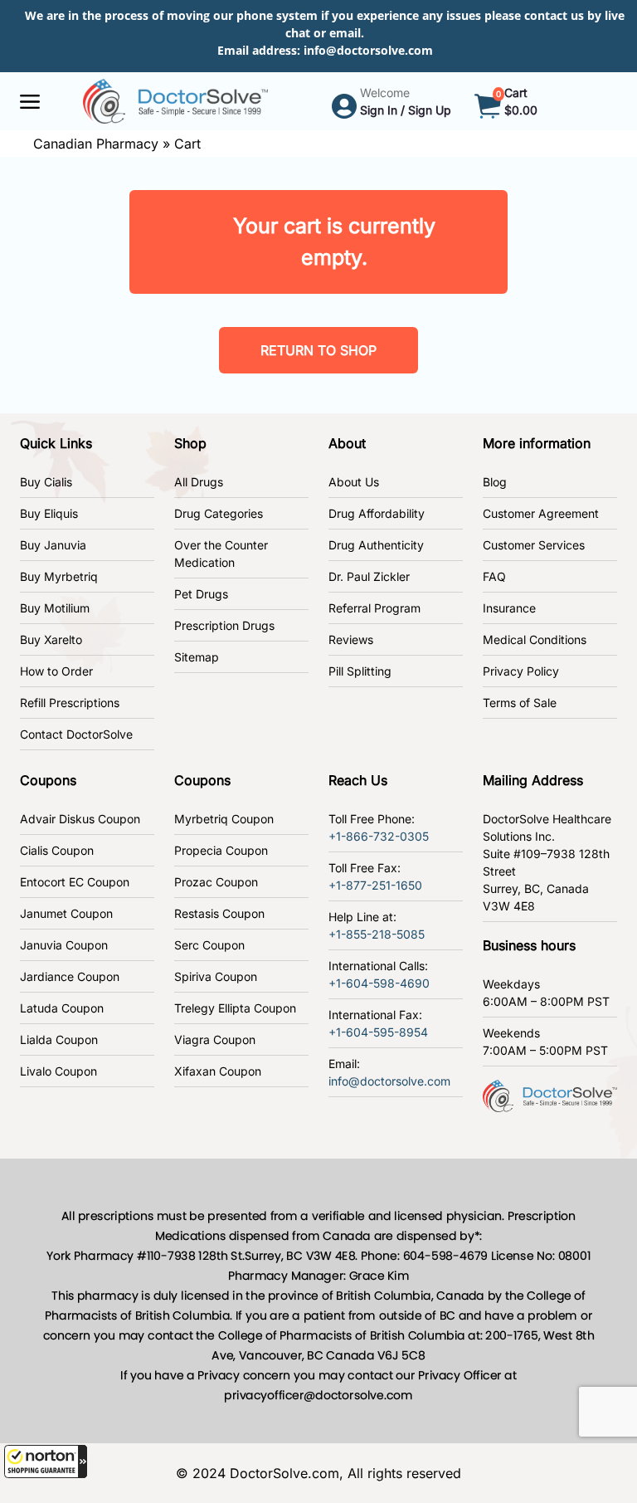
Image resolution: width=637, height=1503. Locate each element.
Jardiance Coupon (69, 976)
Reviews (350, 639)
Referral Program (374, 608)
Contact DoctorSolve (76, 734)
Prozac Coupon (216, 882)
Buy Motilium (55, 608)
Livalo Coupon (58, 1071)
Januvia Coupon (64, 945)
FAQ (494, 576)
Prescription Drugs (224, 625)
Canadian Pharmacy (95, 143)
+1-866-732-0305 (378, 836)
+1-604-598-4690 (379, 983)
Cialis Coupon (57, 850)
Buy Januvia (53, 545)
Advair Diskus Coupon (80, 819)
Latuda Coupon (62, 1008)
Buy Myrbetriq (59, 576)
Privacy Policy (521, 671)
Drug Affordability (376, 513)
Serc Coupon (209, 945)
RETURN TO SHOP (318, 350)
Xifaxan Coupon (217, 1071)
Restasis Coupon (219, 913)
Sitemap (196, 657)
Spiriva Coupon (215, 976)
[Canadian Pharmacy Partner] (175, 99)
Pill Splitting (359, 671)
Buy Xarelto (51, 639)
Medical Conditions (534, 639)
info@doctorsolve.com (368, 50)
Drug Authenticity (376, 545)
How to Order (56, 671)
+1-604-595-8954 (378, 1032)
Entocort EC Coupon (74, 882)
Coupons (48, 780)
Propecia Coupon (221, 850)
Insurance (509, 608)
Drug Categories (218, 513)
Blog (495, 482)
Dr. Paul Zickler (369, 576)
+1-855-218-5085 (376, 934)
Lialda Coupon (59, 1039)
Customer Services (534, 545)
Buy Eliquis (49, 513)
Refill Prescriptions (69, 702)
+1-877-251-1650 (375, 885)
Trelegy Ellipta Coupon (235, 1008)
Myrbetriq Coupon (224, 819)
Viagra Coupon (214, 1039)
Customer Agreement (541, 513)
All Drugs (198, 482)
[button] (45, 1461)
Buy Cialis (46, 482)
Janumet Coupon (66, 913)
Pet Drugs (201, 594)
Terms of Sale (520, 702)
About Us (353, 482)
